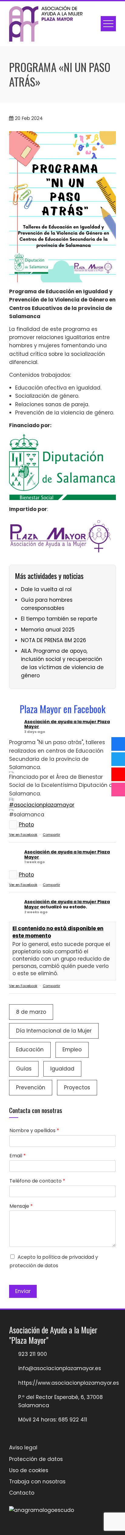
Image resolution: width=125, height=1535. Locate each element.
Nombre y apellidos (34, 1131)
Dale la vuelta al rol (46, 589)
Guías (24, 1068)
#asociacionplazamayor (41, 804)
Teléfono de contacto (37, 1181)
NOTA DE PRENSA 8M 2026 (53, 640)
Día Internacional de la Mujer (54, 1030)
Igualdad (62, 1068)
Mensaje (21, 1206)
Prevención (30, 1087)
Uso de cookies (28, 1470)
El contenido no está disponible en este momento (57, 932)
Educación (30, 1049)
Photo (26, 824)
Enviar (23, 1291)
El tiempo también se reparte (59, 618)
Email (17, 1156)
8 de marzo (31, 1012)
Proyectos (77, 1087)
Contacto (21, 1492)
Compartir (51, 834)
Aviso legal (23, 1447)
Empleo (72, 1049)
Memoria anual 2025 (48, 629)
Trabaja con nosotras (37, 1481)
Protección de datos (36, 1459)
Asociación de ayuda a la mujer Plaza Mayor (67, 724)
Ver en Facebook (23, 834)
